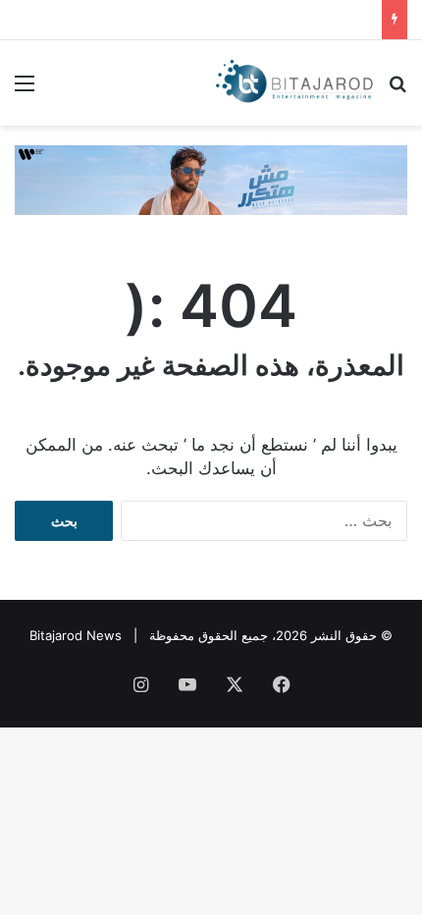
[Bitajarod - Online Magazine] (294, 83)
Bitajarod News (75, 635)
